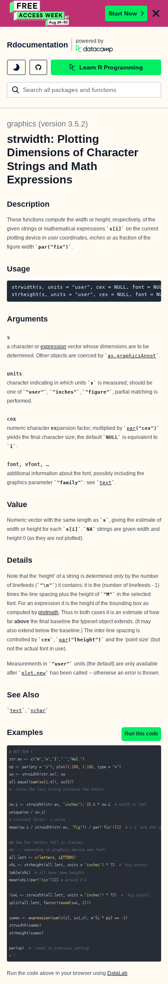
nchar (38, 710)
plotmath (48, 612)
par (131, 428)
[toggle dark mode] (16, 67)
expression (53, 347)
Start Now (123, 13)
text (106, 482)
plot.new (34, 672)
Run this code (141, 734)
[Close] (156, 13)
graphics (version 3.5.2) (47, 124)
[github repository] (38, 67)
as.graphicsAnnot (132, 355)
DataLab (117, 973)
